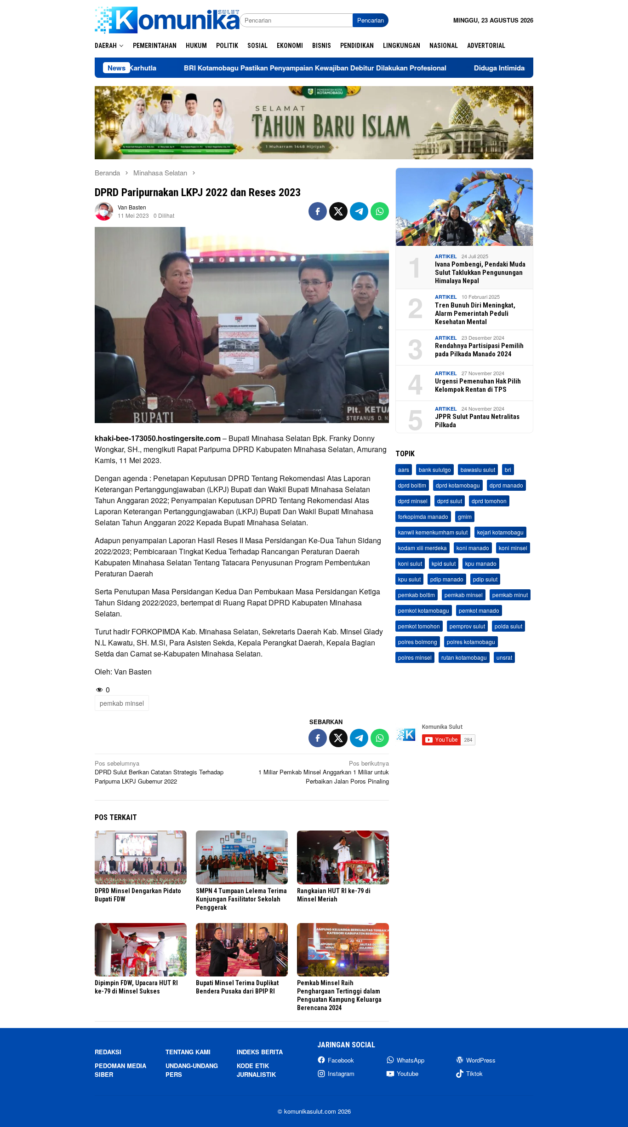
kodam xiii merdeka (422, 548)
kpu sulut (409, 579)
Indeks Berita (260, 1051)
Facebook (341, 1060)
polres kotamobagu (471, 642)
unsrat (504, 658)
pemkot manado (479, 611)
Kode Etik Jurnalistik (256, 1070)
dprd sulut (449, 501)
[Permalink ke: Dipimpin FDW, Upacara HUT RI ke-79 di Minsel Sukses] (141, 950)
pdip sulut (485, 579)
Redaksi (108, 1051)
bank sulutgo (435, 470)
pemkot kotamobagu (423, 611)
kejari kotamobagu (500, 532)
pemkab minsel (122, 703)
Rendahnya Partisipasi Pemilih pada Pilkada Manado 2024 (479, 350)
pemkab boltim (416, 595)
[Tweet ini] (338, 211)
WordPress (481, 1060)
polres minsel (415, 658)
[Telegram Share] (359, 211)
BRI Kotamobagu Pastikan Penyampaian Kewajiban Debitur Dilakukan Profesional (267, 68)
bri (508, 470)
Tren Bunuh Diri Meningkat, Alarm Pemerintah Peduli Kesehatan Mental (475, 313)
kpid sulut (444, 564)
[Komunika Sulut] (167, 19)
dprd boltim (412, 485)
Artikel (446, 256)
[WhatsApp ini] (380, 211)
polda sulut (508, 626)
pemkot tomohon (419, 626)
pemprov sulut (467, 626)
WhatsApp (410, 1060)
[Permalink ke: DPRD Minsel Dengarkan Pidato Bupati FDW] (141, 857)
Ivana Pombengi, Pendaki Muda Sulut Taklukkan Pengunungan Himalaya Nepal (480, 272)
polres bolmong (417, 642)
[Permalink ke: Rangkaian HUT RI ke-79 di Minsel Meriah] (343, 857)
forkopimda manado (423, 517)
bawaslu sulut (478, 470)
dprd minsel (413, 501)
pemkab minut (510, 595)
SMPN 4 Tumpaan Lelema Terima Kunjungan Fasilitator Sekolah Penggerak (241, 899)
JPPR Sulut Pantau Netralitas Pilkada (477, 420)
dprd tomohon (489, 501)
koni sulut (410, 564)
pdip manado (446, 579)
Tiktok (474, 1073)
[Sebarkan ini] (317, 211)
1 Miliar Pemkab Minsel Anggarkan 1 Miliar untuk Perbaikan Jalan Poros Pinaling (323, 772)
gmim (465, 517)
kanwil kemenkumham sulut (433, 532)
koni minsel (513, 548)
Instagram (341, 1073)
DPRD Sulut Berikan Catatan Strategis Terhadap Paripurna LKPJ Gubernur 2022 (159, 772)
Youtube (407, 1073)
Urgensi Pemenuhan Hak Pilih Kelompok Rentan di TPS (478, 385)
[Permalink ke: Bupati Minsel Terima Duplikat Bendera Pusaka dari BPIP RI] (242, 950)
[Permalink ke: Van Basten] (104, 210)
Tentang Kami (188, 1051)
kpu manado (481, 564)
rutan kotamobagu (464, 658)
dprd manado (506, 485)
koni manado (473, 548)
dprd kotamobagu (458, 485)
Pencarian (370, 20)
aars (403, 470)
